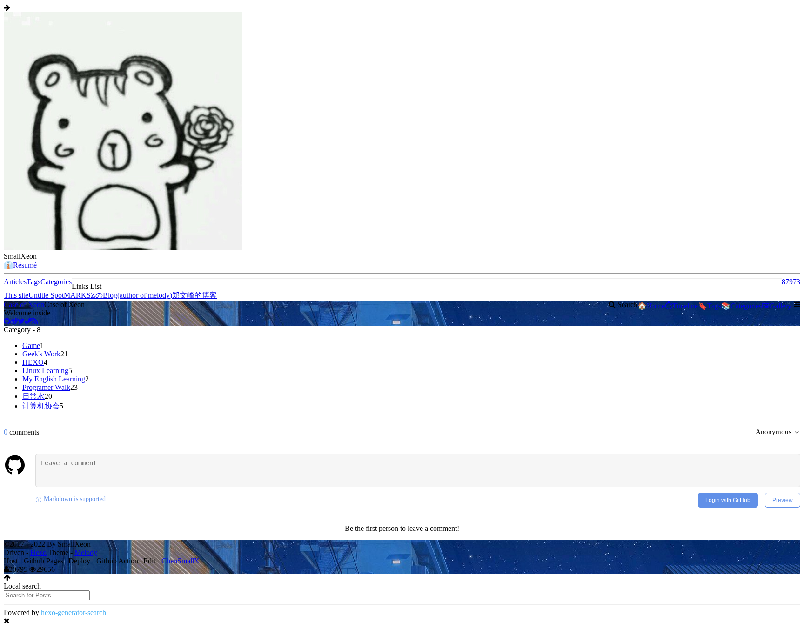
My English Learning (53, 379)
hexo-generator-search (73, 612)
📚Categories (741, 306)
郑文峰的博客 (194, 295)
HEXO (33, 362)
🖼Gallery (776, 306)
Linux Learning (45, 371)
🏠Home (651, 306)
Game (31, 345)
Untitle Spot (46, 295)
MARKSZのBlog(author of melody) (118, 295)
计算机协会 (41, 406)
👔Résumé (20, 265)
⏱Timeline (681, 306)
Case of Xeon (24, 304)
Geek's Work (41, 354)
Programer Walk (46, 387)
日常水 (33, 396)
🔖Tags (709, 306)
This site (16, 295)
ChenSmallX (180, 561)
